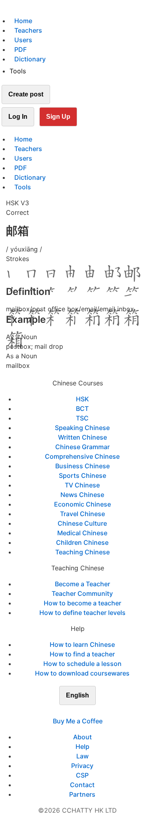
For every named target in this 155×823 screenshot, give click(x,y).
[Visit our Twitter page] (73, 711)
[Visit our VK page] (82, 711)
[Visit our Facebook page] (63, 711)
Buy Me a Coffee (78, 721)
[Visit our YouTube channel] (92, 711)
